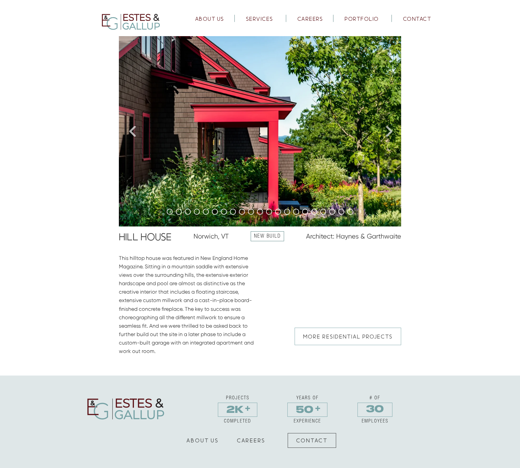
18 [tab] (323, 212)
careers (251, 440)
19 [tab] (332, 212)
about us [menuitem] (209, 18)
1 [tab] (170, 212)
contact (312, 440)
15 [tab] (296, 212)
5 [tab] (206, 212)
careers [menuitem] (310, 18)
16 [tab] (305, 212)
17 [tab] (314, 212)
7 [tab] (224, 212)
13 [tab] (278, 212)
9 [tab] (242, 212)
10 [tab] (251, 212)
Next (388, 131)
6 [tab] (215, 212)
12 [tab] (269, 212)
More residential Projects (348, 336)
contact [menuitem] (417, 18)
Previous (132, 131)
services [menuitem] (259, 18)
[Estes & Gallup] (130, 21)
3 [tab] (188, 212)
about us (202, 440)
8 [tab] (233, 212)
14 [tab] (287, 212)
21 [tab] (350, 212)
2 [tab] (179, 212)
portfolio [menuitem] (362, 18)
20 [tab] (341, 212)
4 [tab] (197, 212)
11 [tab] (260, 212)
